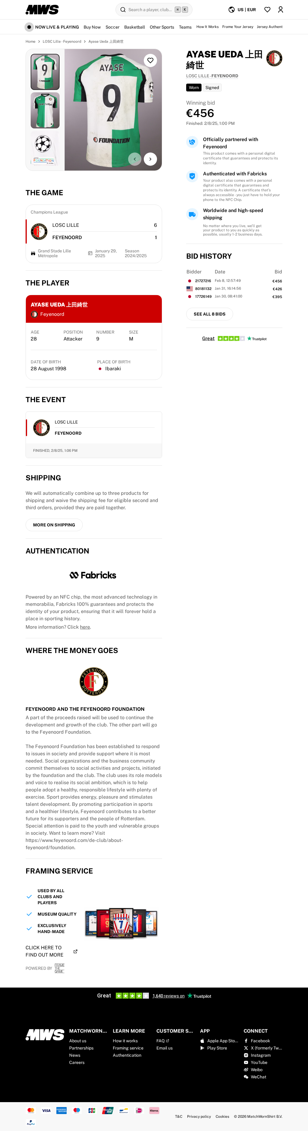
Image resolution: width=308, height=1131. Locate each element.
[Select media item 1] (45, 72)
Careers (77, 1062)
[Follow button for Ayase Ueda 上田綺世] (150, 60)
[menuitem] (242, 9)
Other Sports (162, 27)
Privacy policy (199, 1116)
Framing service (128, 1048)
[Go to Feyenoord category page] (39, 231)
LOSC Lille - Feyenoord (62, 41)
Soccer (112, 27)
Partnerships (81, 1048)
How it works (125, 1040)
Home (30, 41)
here (85, 627)
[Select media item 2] (45, 110)
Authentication (127, 1055)
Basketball (134, 27)
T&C (178, 1116)
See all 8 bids (210, 314)
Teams (185, 27)
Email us (164, 1048)
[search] (154, 9)
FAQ (160, 1040)
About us (77, 1040)
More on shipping (54, 524)
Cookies (222, 1116)
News (74, 1055)
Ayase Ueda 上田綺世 (106, 41)
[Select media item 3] (45, 149)
